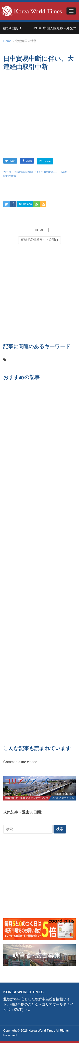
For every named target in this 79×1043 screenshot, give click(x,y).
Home (7, 41)
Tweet (12, 161)
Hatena (47, 161)
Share (29, 161)
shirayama (9, 175)
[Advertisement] (39, 115)
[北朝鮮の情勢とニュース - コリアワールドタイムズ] (32, 11)
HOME (39, 230)
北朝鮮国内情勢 (24, 171)
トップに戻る (64, 1034)
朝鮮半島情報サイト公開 (38, 239)
